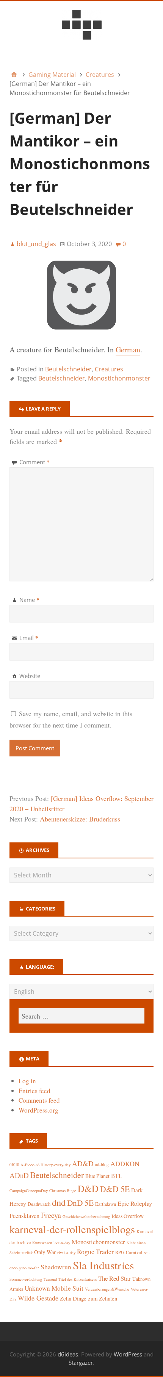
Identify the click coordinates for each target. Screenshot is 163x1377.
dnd (59, 1202)
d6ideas (68, 1354)
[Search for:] (81, 1016)
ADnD (19, 1175)
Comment (34, 462)
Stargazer (81, 1362)
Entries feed (34, 1090)
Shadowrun (56, 1266)
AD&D (83, 1163)
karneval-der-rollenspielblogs (72, 1229)
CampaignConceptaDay (28, 1190)
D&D (88, 1188)
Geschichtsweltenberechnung (86, 1216)
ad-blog (102, 1164)
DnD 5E (80, 1202)
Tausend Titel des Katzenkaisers (70, 1279)
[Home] (14, 74)
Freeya (51, 1215)
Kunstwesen (42, 1242)
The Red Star (114, 1278)
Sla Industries (103, 1265)
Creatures (109, 369)
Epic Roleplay (135, 1203)
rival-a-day (66, 1252)
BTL (116, 1176)
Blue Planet (97, 1176)
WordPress (128, 1354)
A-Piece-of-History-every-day (45, 1164)
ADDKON (124, 1163)
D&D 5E (115, 1188)
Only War (45, 1252)
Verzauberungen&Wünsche (107, 1289)
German (128, 349)
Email (28, 638)
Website (29, 676)
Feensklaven (24, 1215)
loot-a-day (61, 1242)
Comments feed (39, 1100)
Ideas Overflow (127, 1216)
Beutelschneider (68, 369)
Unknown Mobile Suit (54, 1288)
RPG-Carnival (129, 1252)
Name (29, 599)
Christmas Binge (62, 1190)
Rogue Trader (95, 1251)
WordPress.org (38, 1110)
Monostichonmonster (119, 378)
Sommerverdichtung (25, 1279)
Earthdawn (105, 1204)
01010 (14, 1164)
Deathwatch (39, 1204)
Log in (27, 1080)
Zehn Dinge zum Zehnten (88, 1298)
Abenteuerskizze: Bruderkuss (80, 818)
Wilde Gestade (38, 1297)
